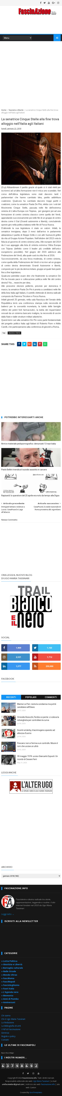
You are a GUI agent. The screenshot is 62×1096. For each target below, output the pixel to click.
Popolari (30, 697)
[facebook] (40, 3)
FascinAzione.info (29, 1078)
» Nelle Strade (8, 971)
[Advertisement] (31, 74)
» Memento (7, 995)
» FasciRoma (7, 978)
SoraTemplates (36, 1092)
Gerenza (5, 1032)
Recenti (11, 697)
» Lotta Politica (9, 961)
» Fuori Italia (7, 988)
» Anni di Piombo (10, 998)
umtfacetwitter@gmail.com (13, 1084)
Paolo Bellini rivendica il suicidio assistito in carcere (24, 469)
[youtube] (49, 3)
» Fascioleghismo (10, 985)
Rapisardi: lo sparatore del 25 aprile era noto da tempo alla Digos (30, 495)
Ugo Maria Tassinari (41, 1081)
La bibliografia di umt (11, 1025)
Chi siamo (6, 1015)
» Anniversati (8, 1002)
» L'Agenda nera (9, 992)
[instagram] (58, 3)
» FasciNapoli (8, 981)
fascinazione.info (48, 1084)
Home (3, 110)
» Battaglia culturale (12, 967)
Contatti (5, 1039)
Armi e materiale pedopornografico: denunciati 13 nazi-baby (28, 444)
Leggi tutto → (7, 914)
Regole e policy (8, 1036)
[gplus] (53, 3)
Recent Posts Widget (7, 1053)
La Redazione (7, 1022)
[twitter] (45, 3)
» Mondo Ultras (9, 974)
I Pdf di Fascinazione (10, 1029)
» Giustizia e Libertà (11, 964)
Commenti (51, 697)
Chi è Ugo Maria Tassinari (13, 1019)
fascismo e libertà (16, 110)
